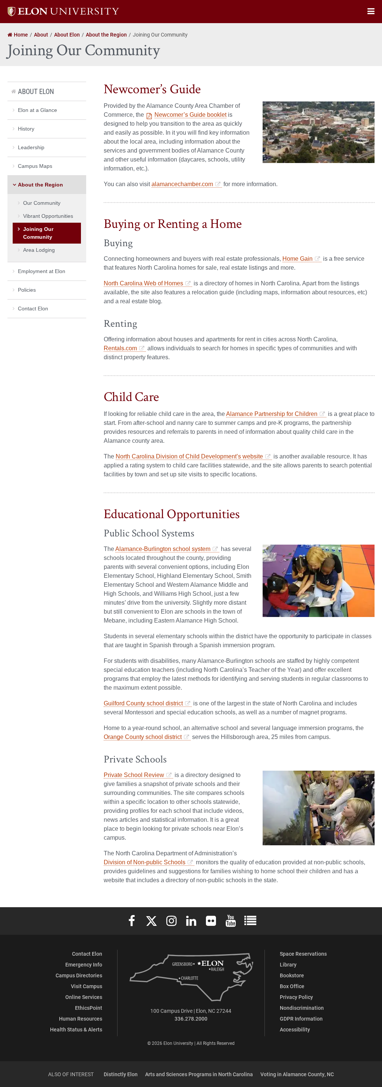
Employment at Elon (41, 271)
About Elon (36, 91)
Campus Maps (35, 166)
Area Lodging (39, 250)
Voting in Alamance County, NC (297, 1074)
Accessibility (295, 1029)
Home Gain (297, 259)
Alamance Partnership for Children (271, 414)
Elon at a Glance (37, 110)
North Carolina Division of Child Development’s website (189, 456)
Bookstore (292, 975)
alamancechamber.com (182, 184)
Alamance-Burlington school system (162, 549)
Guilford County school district (143, 703)
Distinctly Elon (121, 1074)
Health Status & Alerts (76, 1029)
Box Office (292, 986)
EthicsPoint (88, 1007)
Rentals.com (120, 348)
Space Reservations (303, 953)
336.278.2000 (191, 1018)
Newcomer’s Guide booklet (190, 115)
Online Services (83, 996)
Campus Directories (79, 975)
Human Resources (80, 1018)
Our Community (41, 203)
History (26, 129)
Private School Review (134, 775)
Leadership (31, 147)
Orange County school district (143, 737)
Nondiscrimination (302, 1007)
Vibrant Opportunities (48, 216)
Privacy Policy (296, 996)
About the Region (40, 185)
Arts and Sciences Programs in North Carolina (199, 1074)
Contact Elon (33, 308)
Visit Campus (86, 986)
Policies (27, 290)
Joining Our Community (38, 233)
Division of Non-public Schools (144, 862)
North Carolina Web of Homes (143, 283)
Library (288, 964)
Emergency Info (83, 964)
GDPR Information (301, 1018)
